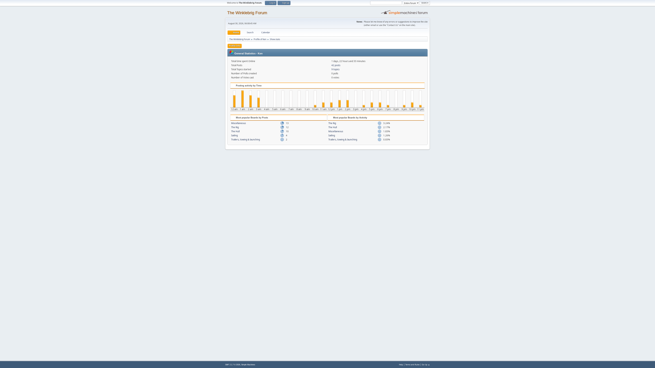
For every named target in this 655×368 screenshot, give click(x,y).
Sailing (234, 135)
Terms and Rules (412, 364)
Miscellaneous (238, 123)
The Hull (235, 131)
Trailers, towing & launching (245, 139)
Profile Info (234, 45)
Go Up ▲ (426, 364)
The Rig (235, 127)
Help (401, 364)
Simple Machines (248, 365)
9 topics (335, 69)
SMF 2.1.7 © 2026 (232, 365)
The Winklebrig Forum (247, 12)
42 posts (335, 65)
